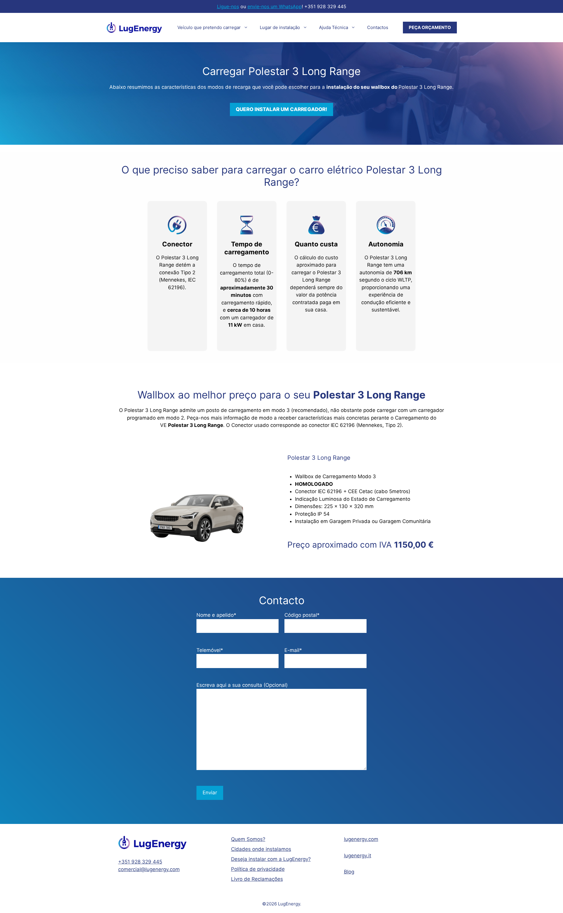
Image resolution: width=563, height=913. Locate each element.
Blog (349, 872)
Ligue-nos (228, 6)
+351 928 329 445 (140, 862)
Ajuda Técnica (333, 27)
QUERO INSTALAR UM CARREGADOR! (281, 109)
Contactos (377, 27)
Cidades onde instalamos (261, 849)
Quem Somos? (248, 839)
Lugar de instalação (280, 27)
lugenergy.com (361, 839)
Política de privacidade (258, 869)
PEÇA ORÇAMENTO (430, 27)
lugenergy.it (357, 856)
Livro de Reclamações (257, 879)
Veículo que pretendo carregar (209, 27)
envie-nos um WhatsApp (274, 6)
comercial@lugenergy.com (149, 869)
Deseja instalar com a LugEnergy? (271, 859)
